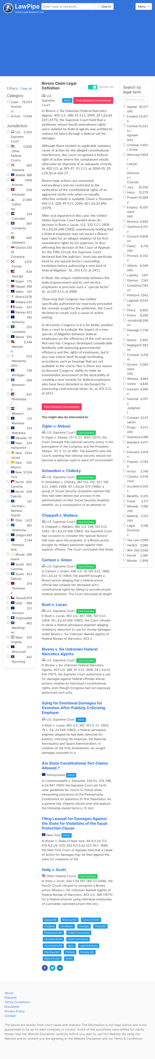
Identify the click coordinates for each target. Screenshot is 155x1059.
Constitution (66, 926)
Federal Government (79, 932)
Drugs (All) (100, 926)
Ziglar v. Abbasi (56, 426)
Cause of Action (91, 919)
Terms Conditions (17, 1002)
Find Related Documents (93, 100)
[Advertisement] (77, 44)
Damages (84, 926)
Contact (10, 1016)
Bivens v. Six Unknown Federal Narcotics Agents (70, 651)
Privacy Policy (15, 1011)
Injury (71, 945)
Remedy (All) (87, 952)
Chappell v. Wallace (60, 515)
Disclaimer (12, 1007)
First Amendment (53, 939)
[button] (45, 968)
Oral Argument (52, 952)
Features (11, 997)
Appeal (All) (50, 919)
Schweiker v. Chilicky (61, 470)
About (9, 993)
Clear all (26, 88)
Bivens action (69, 919)
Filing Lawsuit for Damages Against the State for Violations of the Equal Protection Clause (74, 823)
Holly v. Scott (54, 869)
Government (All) (53, 945)
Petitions (70, 952)
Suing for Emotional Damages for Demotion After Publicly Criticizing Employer (73, 708)
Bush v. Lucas (54, 604)
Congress (49, 926)
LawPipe (27, 6)
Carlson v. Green (57, 560)
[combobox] (77, 6)
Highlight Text (106, 86)
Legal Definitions (89, 945)
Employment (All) (53, 932)
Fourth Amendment (78, 939)
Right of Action (52, 958)
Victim (69, 958)
